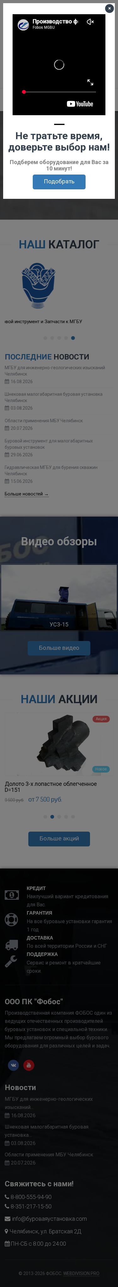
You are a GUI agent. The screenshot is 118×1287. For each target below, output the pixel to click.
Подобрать (59, 181)
